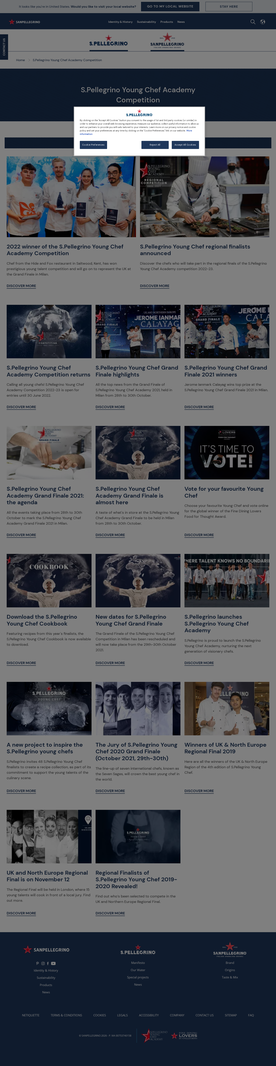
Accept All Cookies (185, 144)
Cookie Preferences (93, 144)
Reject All (155, 144)
